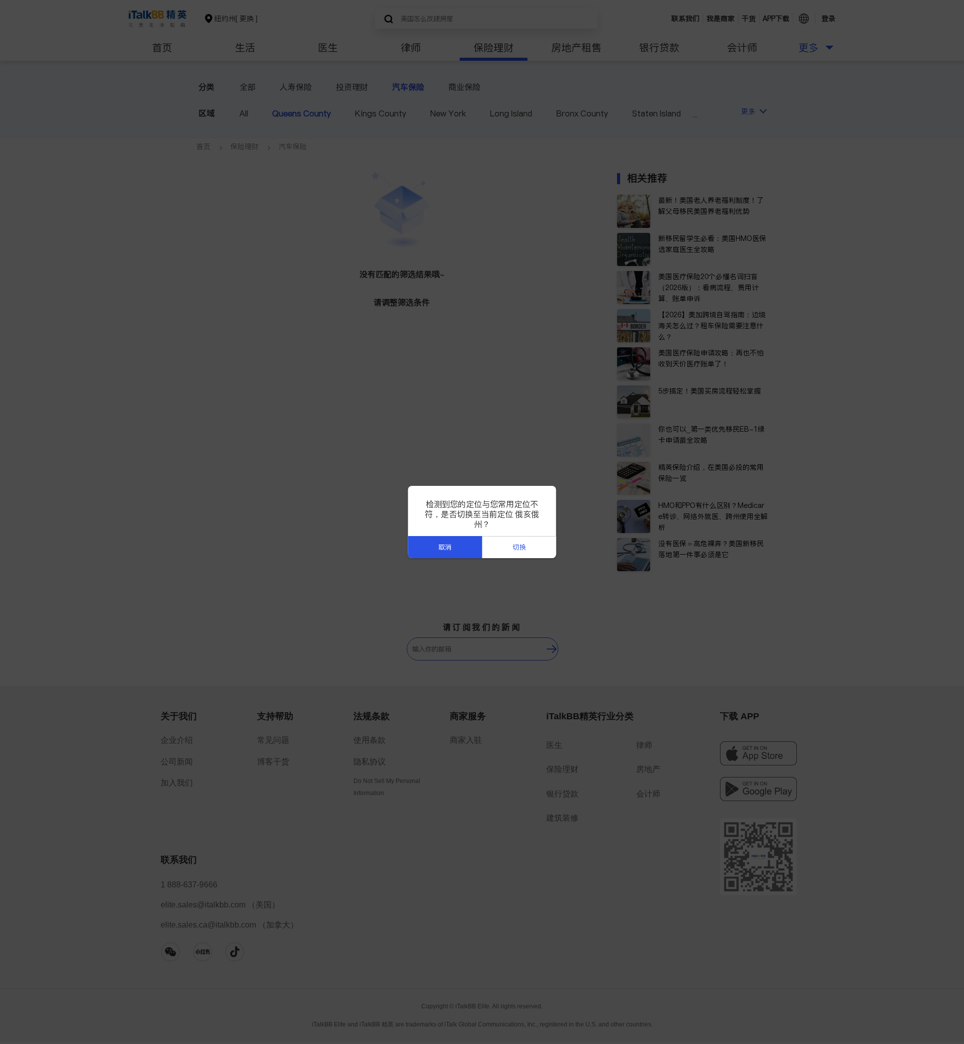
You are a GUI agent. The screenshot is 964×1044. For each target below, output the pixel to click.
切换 (519, 547)
